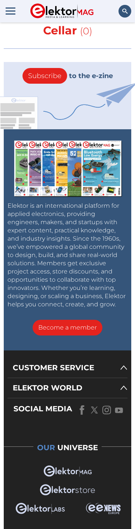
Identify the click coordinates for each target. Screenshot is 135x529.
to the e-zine (70, 76)
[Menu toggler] (10, 11)
